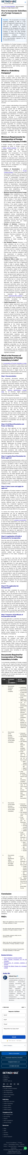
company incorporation (20, 520)
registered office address (15, 295)
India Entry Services (9, 1101)
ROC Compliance (8, 1120)
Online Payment (8, 1136)
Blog (5, 1128)
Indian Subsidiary (8, 1103)
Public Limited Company (9, 148)
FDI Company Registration (10, 6)
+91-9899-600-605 (14, 1066)
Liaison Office (7, 1105)
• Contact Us (6, 1077)
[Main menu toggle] (25, 2)
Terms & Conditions (11, 1142)
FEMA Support (7, 1109)
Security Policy (12, 1146)
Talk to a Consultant (14, 1053)
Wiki (5, 1130)
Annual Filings (7, 1122)
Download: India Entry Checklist (14, 1057)
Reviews (6, 1134)
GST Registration (8, 1114)
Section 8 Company (9, 1094)
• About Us (5, 1076)
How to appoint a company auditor (13, 958)
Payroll (5, 1118)
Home (2, 6)
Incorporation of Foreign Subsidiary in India (14, 363)
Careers (6, 1132)
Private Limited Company (10, 1088)
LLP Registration (8, 1090)
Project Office (7, 1107)
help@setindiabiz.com (14, 1062)
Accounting (7, 1116)
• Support (5, 1079)
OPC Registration (8, 1092)
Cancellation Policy (14, 1144)
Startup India (7, 1096)
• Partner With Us (7, 1081)
